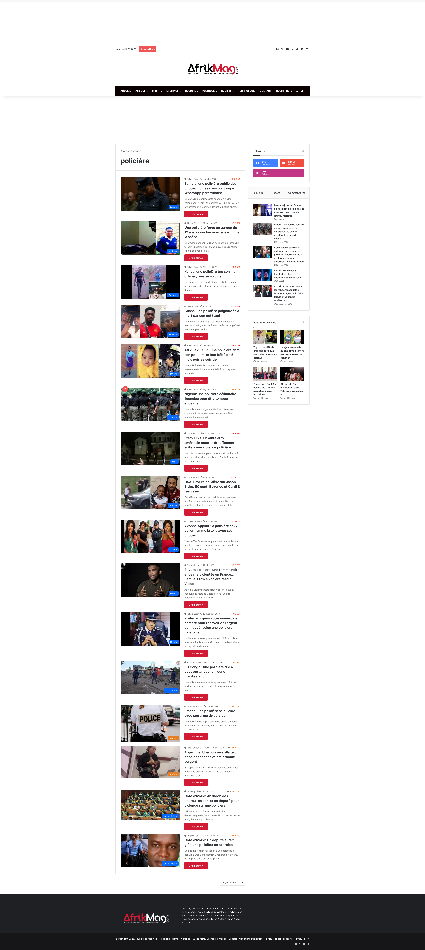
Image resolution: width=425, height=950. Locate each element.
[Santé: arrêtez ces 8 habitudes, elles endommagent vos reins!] (262, 275)
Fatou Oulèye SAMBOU (198, 747)
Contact (265, 90)
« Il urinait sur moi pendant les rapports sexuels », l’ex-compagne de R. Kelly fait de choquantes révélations (289, 293)
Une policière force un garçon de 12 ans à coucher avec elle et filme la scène (211, 232)
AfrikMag (191, 791)
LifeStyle (172, 90)
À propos (185, 938)
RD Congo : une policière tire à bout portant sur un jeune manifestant (208, 671)
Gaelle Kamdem (194, 521)
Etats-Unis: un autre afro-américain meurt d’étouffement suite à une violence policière (209, 442)
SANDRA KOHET (195, 662)
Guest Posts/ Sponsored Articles (209, 938)
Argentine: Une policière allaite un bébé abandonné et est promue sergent (211, 757)
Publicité (165, 938)
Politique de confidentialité (279, 938)
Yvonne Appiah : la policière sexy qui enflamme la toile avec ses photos (210, 530)
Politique (208, 90)
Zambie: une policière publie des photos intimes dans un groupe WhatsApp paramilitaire (210, 188)
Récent (276, 192)
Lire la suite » (196, 214)
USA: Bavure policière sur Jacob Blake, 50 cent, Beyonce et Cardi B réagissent (212, 486)
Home (175, 938)
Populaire (258, 192)
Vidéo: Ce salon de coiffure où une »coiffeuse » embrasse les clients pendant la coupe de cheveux (289, 231)
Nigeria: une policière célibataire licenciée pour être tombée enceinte (210, 398)
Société (226, 90)
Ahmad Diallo (193, 223)
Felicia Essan (193, 179)
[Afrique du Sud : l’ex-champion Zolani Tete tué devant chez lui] (292, 374)
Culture (190, 90)
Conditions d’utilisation (250, 938)
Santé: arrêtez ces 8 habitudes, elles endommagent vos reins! (288, 274)
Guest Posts (284, 90)
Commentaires (296, 192)
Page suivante (230, 882)
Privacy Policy (302, 938)
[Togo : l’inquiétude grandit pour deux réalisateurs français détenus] (265, 337)
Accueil (125, 90)
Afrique (140, 90)
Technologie (246, 90)
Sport (156, 90)
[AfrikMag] (212, 69)
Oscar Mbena (193, 433)
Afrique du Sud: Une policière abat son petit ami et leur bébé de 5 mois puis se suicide (212, 354)
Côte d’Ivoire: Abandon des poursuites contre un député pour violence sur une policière (211, 800)
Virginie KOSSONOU (196, 835)
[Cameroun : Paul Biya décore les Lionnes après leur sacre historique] (265, 374)
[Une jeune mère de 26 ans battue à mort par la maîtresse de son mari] (292, 337)
